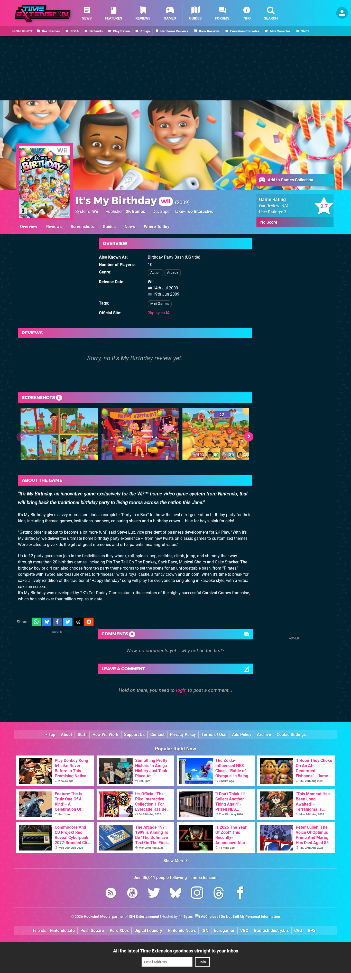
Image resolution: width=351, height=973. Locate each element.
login (181, 690)
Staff (82, 734)
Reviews (54, 226)
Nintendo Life (62, 930)
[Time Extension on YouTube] (132, 893)
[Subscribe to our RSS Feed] (110, 893)
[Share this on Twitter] (67, 622)
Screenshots (82, 226)
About (66, 734)
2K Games (135, 211)
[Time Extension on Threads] (218, 893)
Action (155, 272)
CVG (298, 930)
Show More (174, 860)
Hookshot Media (97, 916)
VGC (244, 930)
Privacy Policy (183, 734)
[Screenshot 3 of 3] (221, 434)
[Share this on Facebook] (57, 622)
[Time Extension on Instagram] (197, 893)
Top (51, 734)
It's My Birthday (123, 200)
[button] (248, 436)
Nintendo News (182, 930)
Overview (28, 226)
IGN (204, 930)
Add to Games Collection (290, 179)
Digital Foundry (148, 930)
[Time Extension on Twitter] (153, 893)
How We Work (105, 734)
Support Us (134, 734)
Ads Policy (241, 734)
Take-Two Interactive (194, 211)
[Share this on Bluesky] (46, 622)
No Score (268, 222)
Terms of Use (213, 734)
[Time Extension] (42, 13)
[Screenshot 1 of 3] (59, 434)
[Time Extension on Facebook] (240, 893)
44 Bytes (186, 916)
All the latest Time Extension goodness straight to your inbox (175, 950)
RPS (312, 930)
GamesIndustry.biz (271, 930)
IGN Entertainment (144, 916)
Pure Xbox (119, 930)
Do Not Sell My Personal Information (250, 916)
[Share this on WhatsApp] (36, 622)
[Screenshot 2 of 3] (140, 434)
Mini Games (159, 303)
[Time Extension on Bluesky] (175, 893)
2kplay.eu (157, 312)
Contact (157, 734)
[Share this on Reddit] (89, 622)
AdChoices (209, 916)
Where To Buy (156, 226)
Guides (109, 226)
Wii (95, 211)
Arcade (172, 272)
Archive (264, 734)
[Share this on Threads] (78, 622)
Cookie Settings (291, 734)
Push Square (92, 930)
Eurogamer (224, 930)
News (130, 226)
